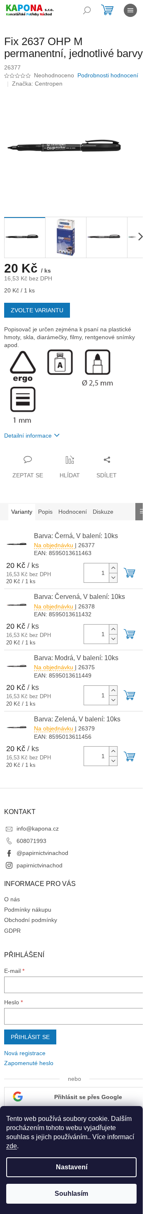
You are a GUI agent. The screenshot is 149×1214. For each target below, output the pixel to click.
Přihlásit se (30, 1037)
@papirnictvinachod (42, 853)
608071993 (31, 841)
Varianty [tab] (21, 511)
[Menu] (130, 10)
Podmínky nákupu (27, 909)
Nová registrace (25, 1053)
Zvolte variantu (37, 310)
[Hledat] (87, 10)
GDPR (12, 930)
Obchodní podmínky (30, 920)
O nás (12, 899)
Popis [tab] (45, 511)
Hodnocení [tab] (72, 511)
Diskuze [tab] (103, 511)
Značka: (37, 83)
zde (11, 1145)
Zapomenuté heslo (28, 1063)
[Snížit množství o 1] (113, 577)
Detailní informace (28, 435)
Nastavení (71, 1167)
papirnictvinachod (39, 865)
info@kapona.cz (38, 828)
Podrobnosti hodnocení (107, 75)
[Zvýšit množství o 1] (113, 568)
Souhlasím (71, 1193)
